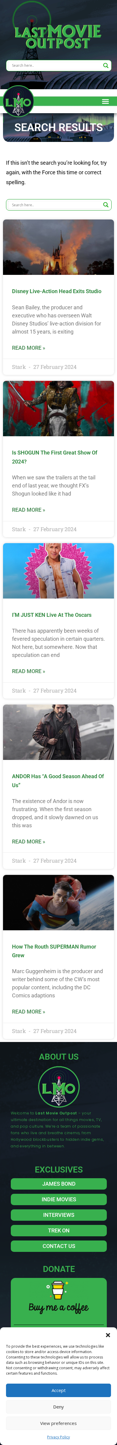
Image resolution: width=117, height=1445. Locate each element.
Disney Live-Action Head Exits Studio (56, 291)
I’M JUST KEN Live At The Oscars (52, 615)
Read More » (28, 348)
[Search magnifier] (106, 65)
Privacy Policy (58, 1437)
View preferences (58, 1423)
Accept (59, 1390)
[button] (108, 1335)
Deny (58, 1407)
